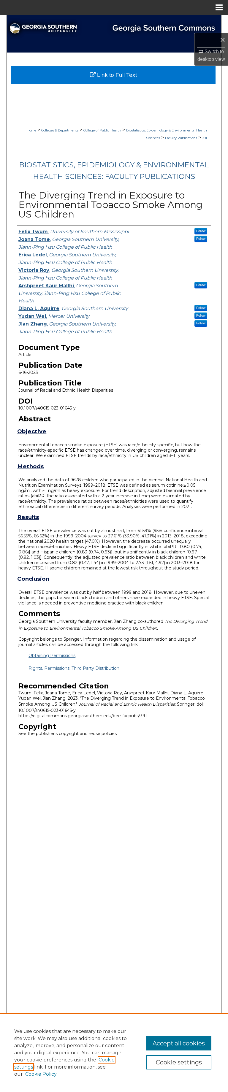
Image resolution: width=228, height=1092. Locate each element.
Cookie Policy (41, 1074)
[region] (114, 1052)
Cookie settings (179, 1062)
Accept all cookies (179, 1043)
